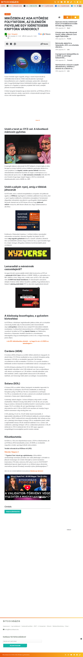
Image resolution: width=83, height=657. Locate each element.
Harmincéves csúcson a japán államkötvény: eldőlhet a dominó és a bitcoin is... (67, 66)
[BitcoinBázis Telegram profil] (68, 2)
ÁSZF (35, 626)
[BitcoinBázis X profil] (55, 2)
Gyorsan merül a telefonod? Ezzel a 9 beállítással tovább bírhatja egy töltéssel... (66, 24)
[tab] (59, 17)
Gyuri (68, 28)
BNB (10, 6)
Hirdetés (7, 14)
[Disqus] (41, 551)
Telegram (14, 452)
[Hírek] (44, 34)
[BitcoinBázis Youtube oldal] (61, 2)
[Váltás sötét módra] (77, 2)
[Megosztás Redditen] (15, 44)
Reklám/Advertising (58, 626)
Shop (66, 626)
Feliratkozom (15, 645)
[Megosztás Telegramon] (11, 44)
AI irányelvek (41, 626)
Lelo (68, 49)
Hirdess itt (38, 120)
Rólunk (49, 626)
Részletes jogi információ (36, 471)
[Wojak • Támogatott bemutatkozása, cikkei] (6, 34)
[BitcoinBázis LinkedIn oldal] (65, 2)
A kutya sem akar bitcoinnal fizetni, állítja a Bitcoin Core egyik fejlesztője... (66, 34)
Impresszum (6, 626)
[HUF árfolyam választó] (80, 6)
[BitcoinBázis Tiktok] (71, 2)
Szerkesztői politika (26, 626)
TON (74, 6)
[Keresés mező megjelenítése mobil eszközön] (75, 2)
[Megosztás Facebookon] (7, 44)
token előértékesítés (13, 511)
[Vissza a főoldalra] (9, 1)
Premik (69, 38)
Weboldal (8, 452)
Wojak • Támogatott (12, 34)
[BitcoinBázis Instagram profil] (58, 2)
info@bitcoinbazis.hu (12, 629)
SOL (26, 6)
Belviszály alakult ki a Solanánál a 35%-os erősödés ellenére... (67, 45)
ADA (58, 6)
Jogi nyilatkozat (15, 626)
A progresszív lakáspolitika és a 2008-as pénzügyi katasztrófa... (67, 56)
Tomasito (69, 60)
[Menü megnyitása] (80, 2)
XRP (42, 6)
